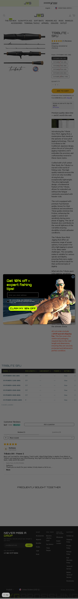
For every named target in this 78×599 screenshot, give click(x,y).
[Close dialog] (73, 277)
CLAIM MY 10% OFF (23, 308)
